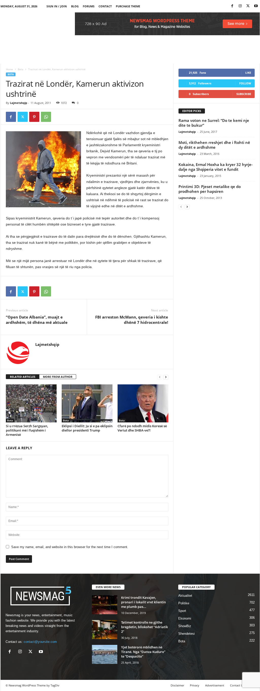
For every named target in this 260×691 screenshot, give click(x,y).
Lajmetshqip (18, 103)
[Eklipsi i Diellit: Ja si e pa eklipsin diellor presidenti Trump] (87, 403)
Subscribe (243, 94)
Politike (183, 603)
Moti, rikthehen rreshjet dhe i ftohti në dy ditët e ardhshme (214, 145)
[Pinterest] (34, 117)
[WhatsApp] (46, 117)
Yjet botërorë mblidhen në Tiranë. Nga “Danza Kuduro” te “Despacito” (143, 652)
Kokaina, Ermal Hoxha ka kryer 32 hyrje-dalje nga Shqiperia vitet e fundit (215, 167)
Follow (245, 83)
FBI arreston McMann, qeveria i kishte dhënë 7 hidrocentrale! (131, 319)
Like (248, 72)
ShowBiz (184, 626)
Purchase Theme (128, 6)
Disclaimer (177, 685)
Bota (20, 69)
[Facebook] (232, 6)
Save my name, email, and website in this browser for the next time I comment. (69, 547)
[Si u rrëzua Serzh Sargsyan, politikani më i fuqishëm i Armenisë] (31, 403)
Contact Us (237, 685)
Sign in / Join (56, 6)
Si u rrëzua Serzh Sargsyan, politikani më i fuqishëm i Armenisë (27, 430)
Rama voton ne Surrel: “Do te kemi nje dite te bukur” (213, 123)
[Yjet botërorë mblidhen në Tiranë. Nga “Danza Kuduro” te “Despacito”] (104, 654)
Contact (105, 6)
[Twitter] (248, 6)
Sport (182, 611)
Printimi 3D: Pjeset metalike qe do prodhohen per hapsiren (209, 189)
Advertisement (214, 685)
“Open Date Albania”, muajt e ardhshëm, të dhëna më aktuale (37, 319)
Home (9, 69)
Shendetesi (186, 634)
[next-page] (165, 377)
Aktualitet (185, 595)
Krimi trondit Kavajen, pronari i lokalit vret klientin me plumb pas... (143, 602)
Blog (75, 6)
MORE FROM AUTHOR (57, 377)
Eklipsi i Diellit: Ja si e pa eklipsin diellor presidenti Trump (87, 428)
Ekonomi (184, 618)
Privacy (194, 685)
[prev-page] (159, 377)
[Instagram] (240, 6)
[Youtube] (256, 6)
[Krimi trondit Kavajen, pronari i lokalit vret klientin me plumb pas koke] (104, 604)
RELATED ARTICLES (22, 377)
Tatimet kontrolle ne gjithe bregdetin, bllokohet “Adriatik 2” (144, 627)
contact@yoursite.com (40, 642)
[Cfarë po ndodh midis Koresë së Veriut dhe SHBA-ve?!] (143, 403)
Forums (88, 6)
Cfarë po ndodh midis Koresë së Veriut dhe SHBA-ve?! (142, 428)
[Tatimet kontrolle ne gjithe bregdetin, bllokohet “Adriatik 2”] (104, 629)
